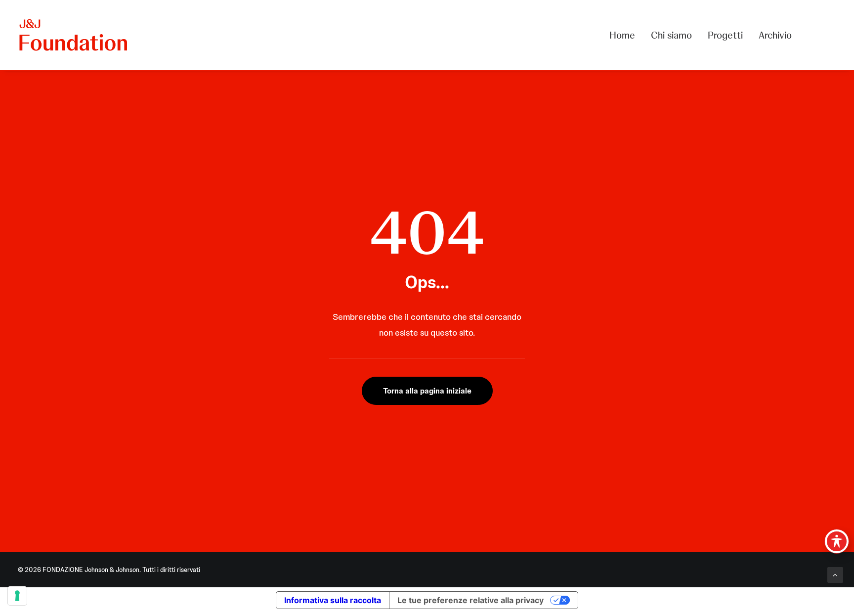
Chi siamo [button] (671, 35)
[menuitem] (625, 35)
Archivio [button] (775, 35)
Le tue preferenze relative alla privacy (470, 600)
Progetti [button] (725, 35)
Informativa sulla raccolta (332, 600)
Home (622, 35)
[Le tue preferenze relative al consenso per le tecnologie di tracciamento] (17, 595)
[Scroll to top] (835, 574)
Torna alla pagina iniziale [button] (427, 391)
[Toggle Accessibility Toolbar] (837, 541)
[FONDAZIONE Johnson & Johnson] (74, 35)
